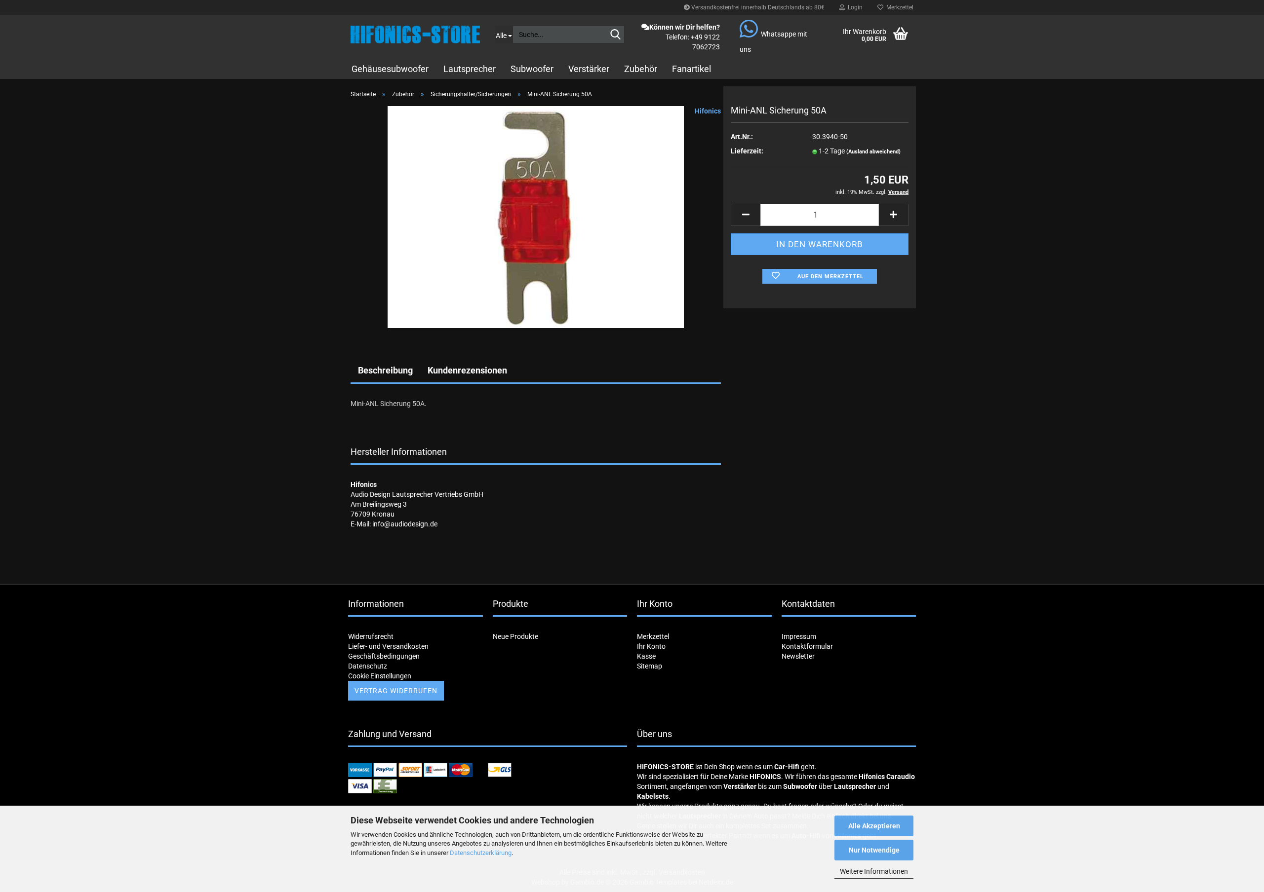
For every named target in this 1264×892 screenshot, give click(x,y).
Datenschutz (367, 666)
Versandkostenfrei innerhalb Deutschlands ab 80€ (757, 7)
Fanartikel (691, 69)
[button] (745, 215)
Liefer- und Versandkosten (388, 646)
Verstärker (588, 69)
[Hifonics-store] (415, 34)
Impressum (799, 636)
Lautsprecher (469, 69)
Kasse (646, 656)
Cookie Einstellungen (379, 676)
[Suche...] (615, 35)
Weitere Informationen (874, 871)
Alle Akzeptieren (874, 826)
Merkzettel (898, 7)
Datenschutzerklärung (481, 852)
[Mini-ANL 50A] (536, 217)
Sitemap (649, 666)
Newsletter (798, 656)
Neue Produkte (515, 636)
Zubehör (640, 69)
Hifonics (708, 111)
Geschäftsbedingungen (384, 656)
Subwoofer (532, 69)
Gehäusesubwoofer (390, 69)
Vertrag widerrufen (396, 691)
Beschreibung (385, 370)
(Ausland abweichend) (873, 152)
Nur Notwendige (874, 850)
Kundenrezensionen (467, 370)
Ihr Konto (651, 646)
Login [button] (854, 7)
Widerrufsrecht (371, 636)
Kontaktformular (807, 646)
